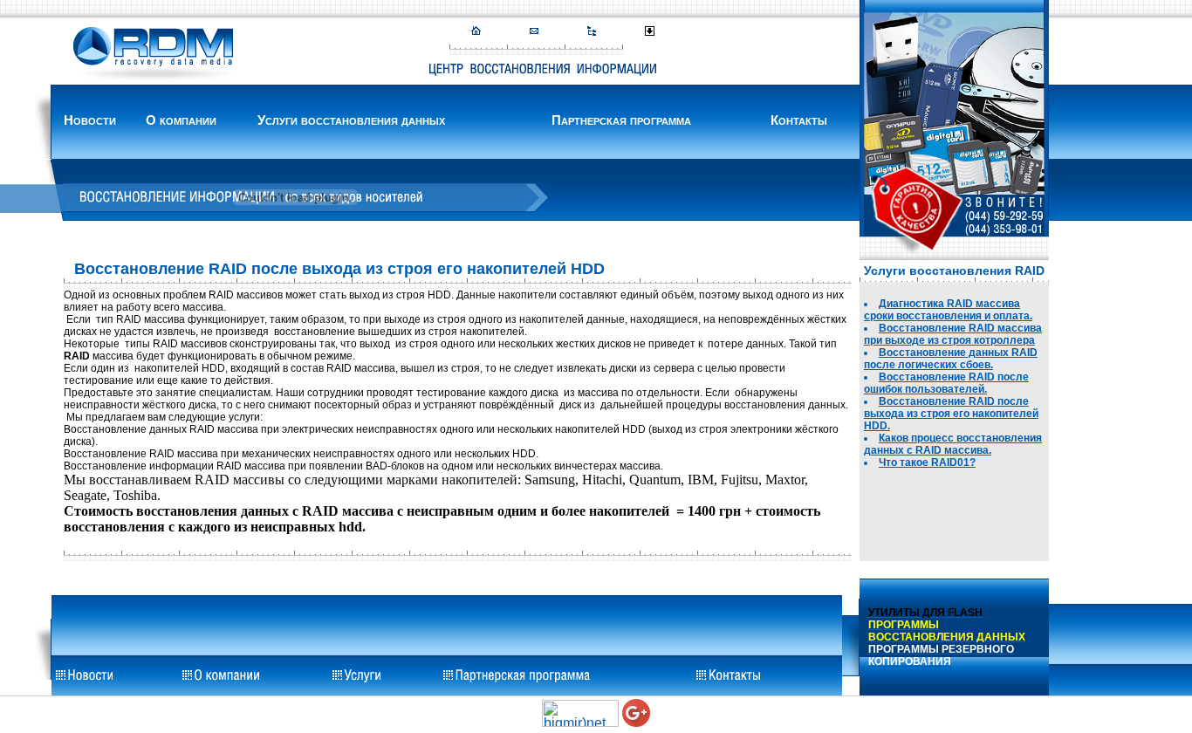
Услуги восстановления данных (351, 120)
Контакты (799, 120)
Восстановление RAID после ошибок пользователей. (946, 383)
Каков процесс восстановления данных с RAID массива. (953, 444)
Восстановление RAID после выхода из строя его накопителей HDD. (951, 413)
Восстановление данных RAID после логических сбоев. (951, 358)
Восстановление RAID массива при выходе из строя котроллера (953, 334)
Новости (90, 120)
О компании (181, 120)
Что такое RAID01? (927, 462)
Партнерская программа (621, 120)
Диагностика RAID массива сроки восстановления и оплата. (948, 310)
